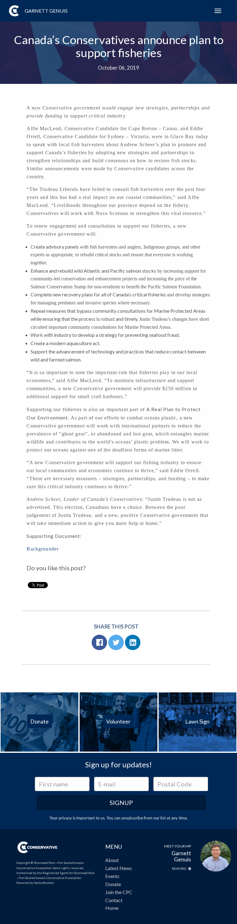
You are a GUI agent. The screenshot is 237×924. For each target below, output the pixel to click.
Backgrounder (43, 548)
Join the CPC (118, 892)
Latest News (118, 868)
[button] (99, 642)
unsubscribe (132, 817)
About (112, 860)
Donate (113, 884)
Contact (114, 900)
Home (111, 908)
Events (112, 876)
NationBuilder (44, 883)
